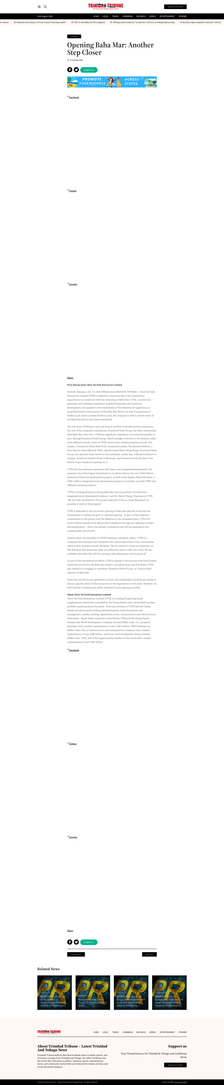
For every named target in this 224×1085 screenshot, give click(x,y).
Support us (89, 70)
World (152, 16)
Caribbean (127, 16)
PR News (183, 16)
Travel (115, 16)
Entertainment (167, 16)
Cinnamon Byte (181, 1082)
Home (96, 16)
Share (70, 377)
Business (141, 16)
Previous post (76, 954)
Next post (149, 954)
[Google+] (112, 327)
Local (105, 16)
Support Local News (175, 6)
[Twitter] (112, 233)
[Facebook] (112, 140)
